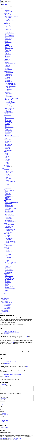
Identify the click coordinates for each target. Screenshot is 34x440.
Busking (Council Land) (8, 26)
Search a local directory (7, 67)
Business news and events (8, 183)
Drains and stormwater (8, 268)
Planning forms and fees (8, 107)
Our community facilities (7, 139)
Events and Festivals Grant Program (10, 19)
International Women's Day (8, 131)
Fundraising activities (8, 30)
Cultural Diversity (7, 53)
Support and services (8, 188)
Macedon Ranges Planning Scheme (8, 112)
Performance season (8, 132)
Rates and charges (6, 60)
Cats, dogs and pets (6, 189)
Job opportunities (7, 10)
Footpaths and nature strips (8, 269)
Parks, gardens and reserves (7, 158)
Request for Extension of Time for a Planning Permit (12, 374)
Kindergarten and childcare (8, 204)
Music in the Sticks (7, 281)
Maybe (4, 388)
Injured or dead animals (8, 254)
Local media (7, 44)
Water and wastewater (6, 273)
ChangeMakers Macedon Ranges (9, 127)
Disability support (6, 216)
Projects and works (6, 57)
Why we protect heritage (8, 99)
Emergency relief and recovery (8, 207)
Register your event (7, 134)
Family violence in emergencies (9, 211)
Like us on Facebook (5, 419)
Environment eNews (8, 227)
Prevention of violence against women (10, 241)
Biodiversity (6, 225)
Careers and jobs (6, 9)
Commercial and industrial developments (10, 86)
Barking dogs (7, 192)
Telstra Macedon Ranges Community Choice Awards (12, 136)
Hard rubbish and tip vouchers (9, 174)
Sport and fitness (7, 167)
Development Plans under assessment (10, 101)
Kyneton (6, 153)
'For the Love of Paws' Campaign (9, 190)
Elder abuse (6, 264)
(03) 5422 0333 (4, 413)
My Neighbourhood (8, 261)
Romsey (6, 157)
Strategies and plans (7, 56)
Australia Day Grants (8, 17)
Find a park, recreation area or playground (10, 140)
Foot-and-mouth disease (8, 212)
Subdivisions (7, 90)
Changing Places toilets (8, 222)
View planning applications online (9, 108)
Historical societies (7, 123)
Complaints (5, 292)
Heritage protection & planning (6, 300)
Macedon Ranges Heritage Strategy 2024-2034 (11, 98)
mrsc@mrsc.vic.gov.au (7, 333)
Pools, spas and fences (5, 310)
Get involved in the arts (8, 121)
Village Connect (7, 267)
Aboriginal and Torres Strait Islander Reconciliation (12, 46)
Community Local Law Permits (9, 33)
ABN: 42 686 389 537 (3, 438)
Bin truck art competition (8, 180)
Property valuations (7, 65)
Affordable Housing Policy (8, 245)
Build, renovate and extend (7, 71)
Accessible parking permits (8, 218)
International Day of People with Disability (11, 221)
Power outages (7, 236)
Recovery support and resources (9, 215)
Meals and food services (8, 240)
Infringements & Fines (8, 31)
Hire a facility (7, 163)
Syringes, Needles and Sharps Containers (10, 242)
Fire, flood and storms (6, 233)
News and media (6, 41)
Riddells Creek (7, 156)
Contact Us (5, 289)
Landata (27, 336)
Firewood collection (8, 29)
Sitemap (20, 438)
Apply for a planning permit (7, 304)
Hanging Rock (7, 162)
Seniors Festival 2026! (8, 266)
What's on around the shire (8, 137)
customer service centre (5, 414)
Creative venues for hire (8, 119)
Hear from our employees (8, 11)
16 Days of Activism (8, 125)
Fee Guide (4, 341)
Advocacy (6, 47)
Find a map (5, 138)
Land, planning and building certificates (10, 84)
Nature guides (7, 231)
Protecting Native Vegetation (7, 115)
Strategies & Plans (7, 186)
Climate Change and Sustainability (9, 226)
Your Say (5, 293)
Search (1, 6)
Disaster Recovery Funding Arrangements (10, 208)
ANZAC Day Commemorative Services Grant (11, 16)
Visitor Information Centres (8, 150)
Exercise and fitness (7, 219)
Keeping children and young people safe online (11, 202)
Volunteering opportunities (8, 12)
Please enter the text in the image (5, 399)
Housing (5, 244)
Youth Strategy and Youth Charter (9, 286)
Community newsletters (8, 42)
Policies (6, 55)
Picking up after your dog (8, 195)
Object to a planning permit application (10, 109)
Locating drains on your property (9, 278)
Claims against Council (8, 54)
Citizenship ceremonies (8, 260)
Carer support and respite (8, 263)
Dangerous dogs (7, 193)
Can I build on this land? (8, 77)
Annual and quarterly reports (9, 48)
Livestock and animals (6, 247)
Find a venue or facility (8, 141)
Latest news (6, 43)
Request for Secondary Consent (10, 361)
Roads (6, 271)
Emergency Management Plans (9, 210)
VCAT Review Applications (7, 307)
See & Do (3, 116)
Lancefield (6, 152)
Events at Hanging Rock (8, 130)
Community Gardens (8, 243)
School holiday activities (8, 135)
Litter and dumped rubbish (8, 32)
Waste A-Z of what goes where (9, 171)
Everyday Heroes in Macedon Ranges (10, 181)
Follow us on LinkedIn (5, 421)
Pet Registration (7, 198)
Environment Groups (8, 228)
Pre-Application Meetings (8, 106)
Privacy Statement (15, 438)
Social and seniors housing (8, 220)
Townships (5, 151)
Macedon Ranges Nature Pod (9, 230)
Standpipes (6, 275)
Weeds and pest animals (8, 232)
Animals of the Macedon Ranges (9, 224)
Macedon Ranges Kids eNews (9, 205)
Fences (6, 114)
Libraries (6, 142)
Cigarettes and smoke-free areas (9, 27)
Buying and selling (4, 299)
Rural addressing (7, 66)
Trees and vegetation (8, 39)
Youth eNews (7, 283)
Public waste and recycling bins (9, 182)
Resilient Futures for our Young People (10, 288)
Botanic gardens (7, 159)
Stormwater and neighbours (9, 270)
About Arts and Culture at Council (9, 118)
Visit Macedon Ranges (5, 427)
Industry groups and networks (9, 185)
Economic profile (7, 147)
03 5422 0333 (12, 342)
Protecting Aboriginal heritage (9, 96)
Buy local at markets (8, 128)
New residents (5, 259)
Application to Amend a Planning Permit (11, 331)
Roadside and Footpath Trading (9, 36)
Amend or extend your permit (9, 72)
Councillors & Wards (8, 50)
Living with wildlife (8, 256)
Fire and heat (7, 234)
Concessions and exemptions (9, 61)
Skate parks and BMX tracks (9, 164)
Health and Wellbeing (6, 237)
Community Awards (8, 129)
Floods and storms (7, 235)
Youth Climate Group (8, 282)
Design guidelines (7, 87)
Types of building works (8, 81)
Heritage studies (7, 95)
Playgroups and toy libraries (9, 206)
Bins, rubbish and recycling (7, 169)
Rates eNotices (7, 62)
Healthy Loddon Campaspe (9, 238)
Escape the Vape (7, 280)
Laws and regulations (6, 23)
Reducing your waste (8, 178)
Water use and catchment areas (9, 276)
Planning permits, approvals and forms (9, 104)
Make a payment (6, 290)
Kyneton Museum (7, 124)
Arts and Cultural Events (8, 120)
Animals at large (7, 248)
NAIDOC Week (7, 133)
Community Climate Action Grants (9, 20)
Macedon (6, 154)
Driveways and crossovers (8, 272)
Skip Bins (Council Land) (8, 38)
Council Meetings (7, 51)
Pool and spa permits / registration (9, 113)
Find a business (7, 68)
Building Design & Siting (8, 74)
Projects (6, 58)
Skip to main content (3, 0)
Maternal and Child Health (8, 203)
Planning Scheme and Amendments (10, 102)
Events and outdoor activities (9, 25)
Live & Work (3, 168)
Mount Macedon (7, 155)
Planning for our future (5, 301)
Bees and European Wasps (8, 251)
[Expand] (9, 23)
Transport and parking (8, 145)
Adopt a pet (6, 191)
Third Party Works (7, 59)
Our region (5, 146)
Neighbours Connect (8, 213)
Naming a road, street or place (9, 88)
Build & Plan (3, 70)
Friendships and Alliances (7, 13)
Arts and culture (6, 117)
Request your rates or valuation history (10, 63)
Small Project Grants (8, 22)
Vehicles (6, 40)
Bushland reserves (7, 160)
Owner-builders (7, 79)
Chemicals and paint (8, 172)
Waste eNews (7, 177)
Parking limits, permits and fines (9, 35)
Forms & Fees (4, 384)
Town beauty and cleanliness (9, 144)
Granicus (16, 439)
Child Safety (7, 201)
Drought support (7, 209)
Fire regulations (7, 28)
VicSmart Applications (8, 110)
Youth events (7, 284)
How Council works (8, 52)
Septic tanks (6, 274)
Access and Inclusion (8, 217)
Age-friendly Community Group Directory (10, 262)
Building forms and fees (8, 75)
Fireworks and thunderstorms (9, 196)
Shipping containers (7, 80)
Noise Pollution (7, 34)
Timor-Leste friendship (8, 14)
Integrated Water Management (9, 279)
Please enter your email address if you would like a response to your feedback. (10, 393)
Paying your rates (7, 64)
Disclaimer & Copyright (10, 438)
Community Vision (7, 49)
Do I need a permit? (7, 78)
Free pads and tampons (8, 239)
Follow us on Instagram (5, 420)
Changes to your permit (8, 111)
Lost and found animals (8, 194)
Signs (6, 37)
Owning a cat (7, 197)
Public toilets (7, 143)
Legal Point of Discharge (8, 277)
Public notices (7, 45)
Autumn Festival (7, 126)
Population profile (7, 149)
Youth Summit (7, 287)
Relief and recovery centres (8, 214)
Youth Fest (6, 285)
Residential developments (8, 89)
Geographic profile (7, 148)
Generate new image (3, 398)
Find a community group (8, 69)
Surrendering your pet (8, 199)
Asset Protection (7, 73)
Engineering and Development (8, 85)
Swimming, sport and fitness (7, 166)
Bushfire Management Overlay (9, 76)
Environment (5, 223)
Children (5, 200)
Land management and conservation (10, 229)
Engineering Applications (8, 93)
